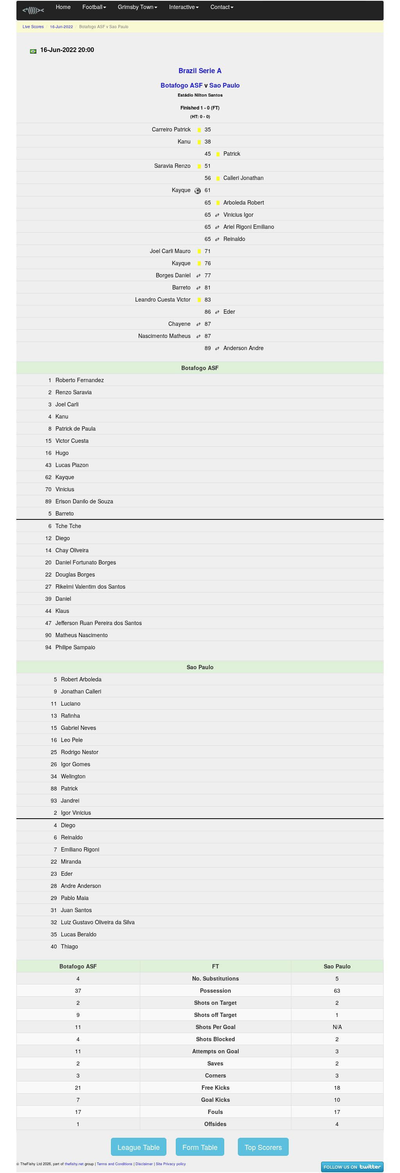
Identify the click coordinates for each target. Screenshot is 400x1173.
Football (92, 7)
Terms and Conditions (114, 1163)
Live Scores (33, 26)
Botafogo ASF (182, 85)
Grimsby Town (136, 7)
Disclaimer (144, 1163)
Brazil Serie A (200, 70)
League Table (139, 1147)
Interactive (182, 7)
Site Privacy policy (171, 1163)
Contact (220, 7)
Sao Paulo (224, 85)
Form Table (200, 1147)
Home (63, 7)
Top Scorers (263, 1147)
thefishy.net (74, 1163)
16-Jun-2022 (61, 26)
